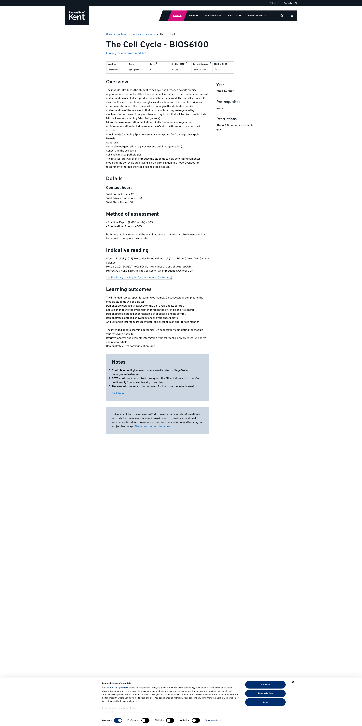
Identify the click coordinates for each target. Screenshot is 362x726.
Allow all (265, 684)
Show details (211, 720)
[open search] (282, 15)
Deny (265, 702)
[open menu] (292, 15)
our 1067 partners (119, 687)
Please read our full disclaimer (152, 426)
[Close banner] (293, 682)
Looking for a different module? (126, 53)
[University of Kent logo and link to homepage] (77, 15)
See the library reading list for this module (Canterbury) (139, 277)
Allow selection (265, 693)
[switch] (145, 720)
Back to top (118, 393)
